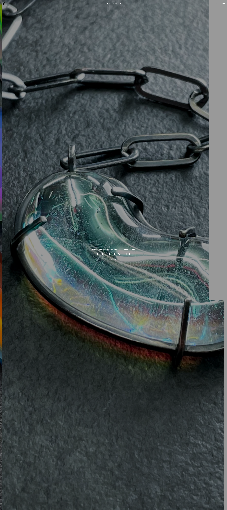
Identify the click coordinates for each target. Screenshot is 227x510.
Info (121, 3)
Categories (107, 3)
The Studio (115, 3)
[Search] (216, 3)
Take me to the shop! (113, 259)
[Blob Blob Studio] (4, 3)
